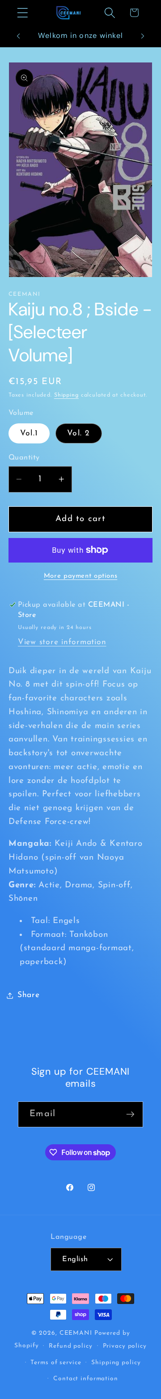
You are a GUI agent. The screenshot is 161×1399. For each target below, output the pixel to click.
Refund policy (70, 1346)
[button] (22, 12)
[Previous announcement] (18, 36)
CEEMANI (75, 1333)
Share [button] (28, 995)
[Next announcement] (143, 36)
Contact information (85, 1379)
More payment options (81, 576)
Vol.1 (29, 433)
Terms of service (55, 1363)
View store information (62, 642)
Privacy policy (125, 1346)
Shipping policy (115, 1363)
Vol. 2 (78, 433)
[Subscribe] (130, 1114)
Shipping (66, 395)
